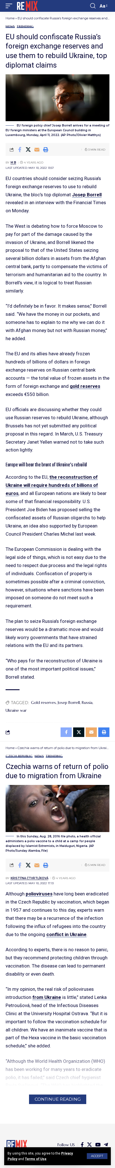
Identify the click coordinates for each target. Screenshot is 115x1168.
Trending (25, 26)
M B (13, 162)
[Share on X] (28, 149)
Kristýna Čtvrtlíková (29, 878)
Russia (87, 702)
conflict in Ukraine (66, 934)
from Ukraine (46, 997)
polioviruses (39, 894)
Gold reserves (43, 702)
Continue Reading (58, 1099)
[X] (89, 1145)
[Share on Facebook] (19, 149)
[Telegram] (105, 1145)
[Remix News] (27, 6)
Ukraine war (16, 710)
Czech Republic (19, 756)
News (10, 26)
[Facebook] (82, 1145)
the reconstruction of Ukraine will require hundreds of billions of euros (52, 485)
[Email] (37, 149)
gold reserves (85, 386)
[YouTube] (98, 1145)
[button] (97, 1156)
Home (10, 18)
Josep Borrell (87, 194)
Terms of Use (35, 1159)
